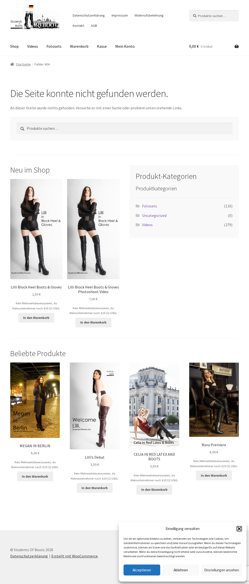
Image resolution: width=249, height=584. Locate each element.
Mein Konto (125, 46)
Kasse (102, 46)
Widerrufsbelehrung (149, 15)
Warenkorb (79, 46)
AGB (94, 25)
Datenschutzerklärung (89, 15)
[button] (239, 528)
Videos (32, 46)
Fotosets (54, 46)
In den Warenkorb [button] (36, 317)
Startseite (23, 64)
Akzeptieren (142, 570)
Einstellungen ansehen (221, 570)
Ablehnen (181, 570)
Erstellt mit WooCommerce (74, 556)
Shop (14, 46)
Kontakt (78, 25)
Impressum (120, 15)
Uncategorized (154, 215)
